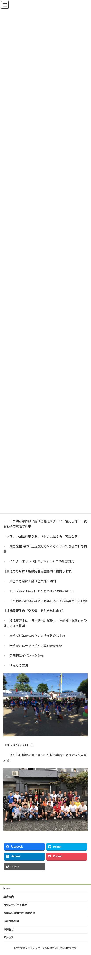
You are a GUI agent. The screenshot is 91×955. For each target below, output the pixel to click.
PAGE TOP (84, 921)
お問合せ (8, 929)
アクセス (8, 937)
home (6, 888)
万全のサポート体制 (15, 905)
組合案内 (8, 896)
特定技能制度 (11, 921)
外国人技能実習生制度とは (19, 913)
